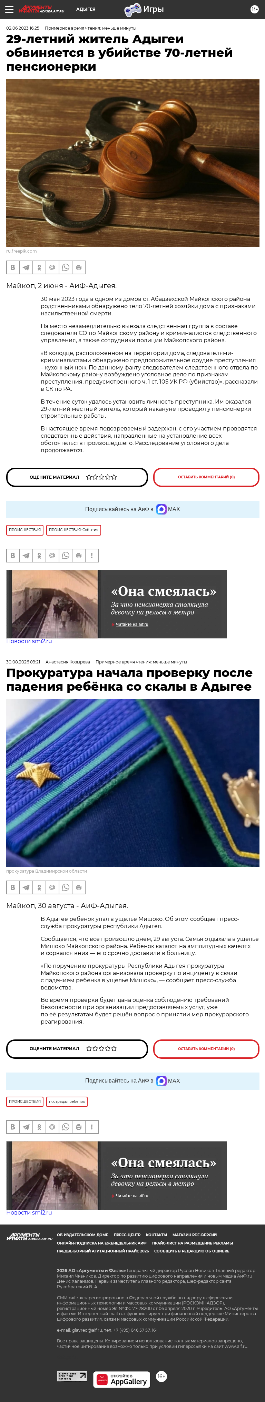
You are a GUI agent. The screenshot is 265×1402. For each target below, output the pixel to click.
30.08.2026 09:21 (23, 661)
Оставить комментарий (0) (206, 477)
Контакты (156, 1235)
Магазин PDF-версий (195, 1235)
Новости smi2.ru (29, 641)
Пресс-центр (127, 1235)
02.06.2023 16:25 (22, 28)
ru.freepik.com (21, 251)
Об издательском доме (82, 1235)
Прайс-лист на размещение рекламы (192, 1243)
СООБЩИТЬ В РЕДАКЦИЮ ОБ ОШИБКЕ (191, 1251)
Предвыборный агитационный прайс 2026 (103, 1251)
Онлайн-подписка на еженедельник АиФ (102, 1243)
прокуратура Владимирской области (46, 871)
